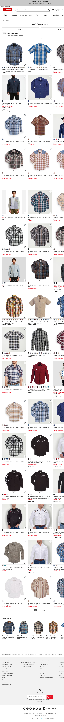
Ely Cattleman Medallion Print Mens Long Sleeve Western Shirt (13, 568)
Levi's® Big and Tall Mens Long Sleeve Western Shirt (12, 104)
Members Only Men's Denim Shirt (12, 285)
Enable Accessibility (5, 6)
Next (43, 610)
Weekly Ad (42, 666)
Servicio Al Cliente (6, 684)
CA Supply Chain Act (51, 713)
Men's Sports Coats (59, 654)
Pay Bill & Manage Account (28, 662)
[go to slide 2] (15, 65)
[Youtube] (37, 708)
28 (46, 67)
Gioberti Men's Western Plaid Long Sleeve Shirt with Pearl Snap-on (13, 322)
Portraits (42, 671)
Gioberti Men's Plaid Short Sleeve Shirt (38, 69)
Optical (42, 673)
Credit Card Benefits (26, 666)
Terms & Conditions (30, 718)
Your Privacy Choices (37, 713)
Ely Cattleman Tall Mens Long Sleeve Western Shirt (40, 176)
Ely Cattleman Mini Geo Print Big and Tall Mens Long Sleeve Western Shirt (13, 604)
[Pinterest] (33, 708)
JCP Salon (42, 669)
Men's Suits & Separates (37, 654)
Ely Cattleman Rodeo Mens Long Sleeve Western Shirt (12, 497)
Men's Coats (20, 654)
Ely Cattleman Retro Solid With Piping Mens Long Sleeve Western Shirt (39, 461)
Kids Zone (42, 675)
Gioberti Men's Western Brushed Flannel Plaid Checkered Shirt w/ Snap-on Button (13, 70)
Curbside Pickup (44, 664)
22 (24, 319)
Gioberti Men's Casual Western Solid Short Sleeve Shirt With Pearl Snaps (39, 322)
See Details (39, 701)
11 (25, 67)
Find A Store (43, 662)
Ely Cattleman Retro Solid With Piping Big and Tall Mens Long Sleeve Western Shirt (39, 497)
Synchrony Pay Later (7, 675)
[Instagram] (27, 708)
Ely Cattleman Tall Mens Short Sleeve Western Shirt (12, 356)
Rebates (4, 682)
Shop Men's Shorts (28, 654)
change (21, 35)
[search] (49, 9)
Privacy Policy (27, 713)
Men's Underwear (13, 654)
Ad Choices (38, 718)
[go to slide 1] (13, 65)
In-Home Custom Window (46, 677)
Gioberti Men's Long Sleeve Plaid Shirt (38, 355)
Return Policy (5, 671)
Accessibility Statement (40, 715)
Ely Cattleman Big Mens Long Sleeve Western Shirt (40, 104)
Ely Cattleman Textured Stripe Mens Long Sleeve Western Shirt (39, 604)
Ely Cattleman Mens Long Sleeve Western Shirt (13, 142)
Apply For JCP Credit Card (27, 664)
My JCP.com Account (7, 664)
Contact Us (4, 669)
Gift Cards (4, 680)
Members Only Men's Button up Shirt (13, 217)
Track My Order (6, 662)
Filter (20, 29)
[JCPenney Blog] (40, 708)
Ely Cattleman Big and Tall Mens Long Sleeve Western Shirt (40, 568)
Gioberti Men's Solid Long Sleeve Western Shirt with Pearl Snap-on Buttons (39, 389)
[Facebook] (30, 708)
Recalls (3, 677)
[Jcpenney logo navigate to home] (7, 9)
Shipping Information (7, 673)
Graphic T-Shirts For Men (48, 654)
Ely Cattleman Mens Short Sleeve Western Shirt (39, 142)
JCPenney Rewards (6, 666)
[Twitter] (24, 708)
